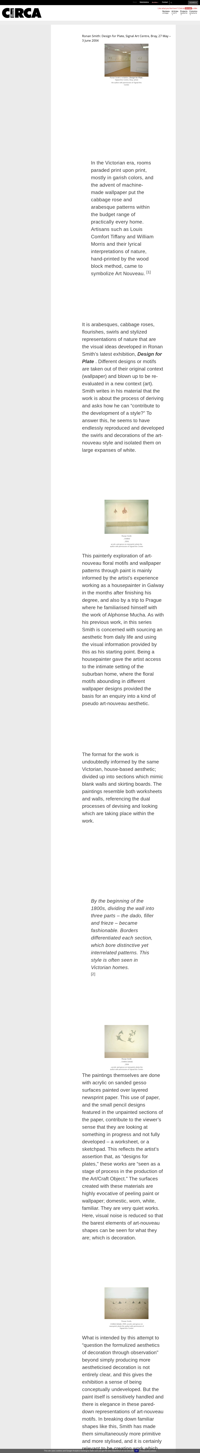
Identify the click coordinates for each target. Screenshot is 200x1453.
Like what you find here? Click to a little (177, 8)
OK (136, 1451)
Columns (193, 12)
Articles (175, 12)
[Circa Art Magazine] (22, 10)
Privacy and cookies (148, 1451)
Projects (184, 12)
